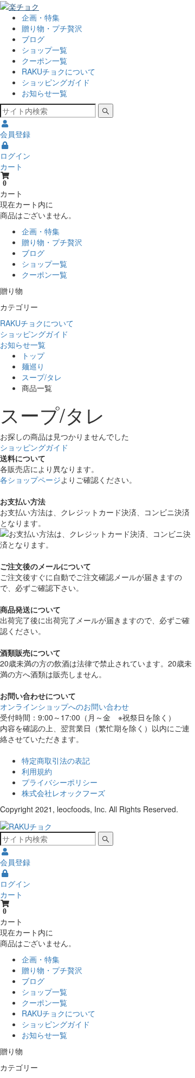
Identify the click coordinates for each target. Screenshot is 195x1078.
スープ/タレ (42, 377)
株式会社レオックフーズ (63, 792)
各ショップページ (30, 479)
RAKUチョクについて (58, 71)
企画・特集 (41, 17)
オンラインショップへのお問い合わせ (64, 706)
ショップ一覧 (44, 49)
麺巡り (33, 366)
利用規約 (37, 771)
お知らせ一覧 (44, 92)
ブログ (33, 38)
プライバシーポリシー (60, 782)
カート (11, 166)
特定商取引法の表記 (56, 760)
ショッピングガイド (56, 82)
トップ (33, 355)
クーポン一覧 (44, 60)
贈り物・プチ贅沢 (52, 28)
